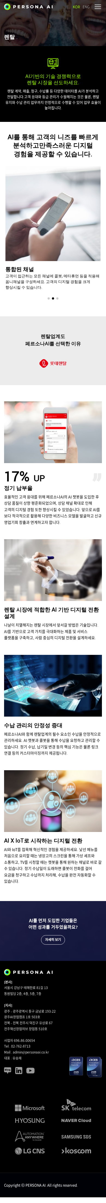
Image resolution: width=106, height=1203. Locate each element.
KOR (76, 7)
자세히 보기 (53, 940)
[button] (49, 298)
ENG (86, 7)
